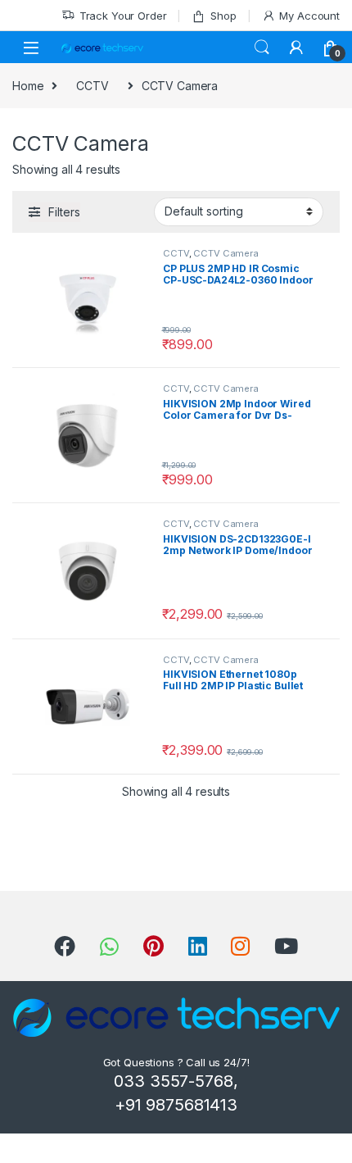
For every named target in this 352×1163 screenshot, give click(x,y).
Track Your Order (123, 15)
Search (262, 48)
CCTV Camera (225, 253)
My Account (309, 15)
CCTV (92, 86)
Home (27, 86)
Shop (223, 15)
